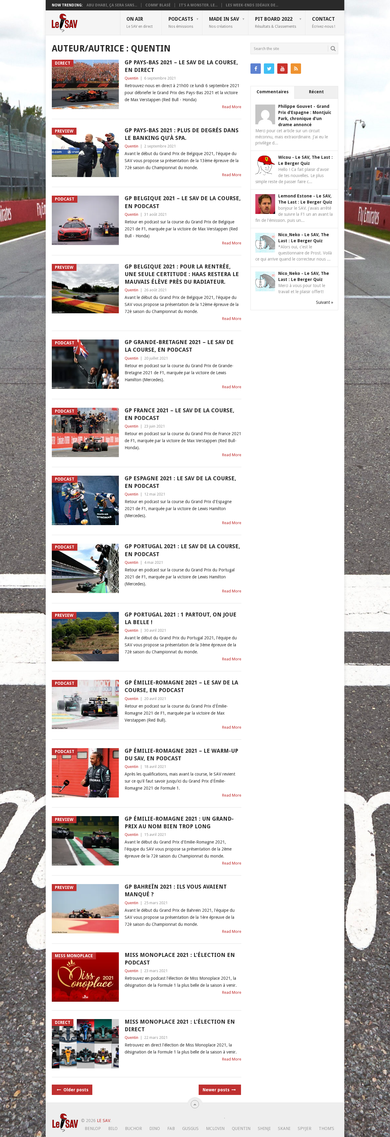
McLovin (215, 1128)
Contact (323, 22)
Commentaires (273, 91)
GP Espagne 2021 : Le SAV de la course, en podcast (180, 482)
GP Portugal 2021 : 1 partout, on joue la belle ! (180, 618)
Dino (154, 1128)
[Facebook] (255, 68)
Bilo (113, 1128)
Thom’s (326, 1128)
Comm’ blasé (158, 5)
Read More (231, 107)
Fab (171, 1128)
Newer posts (217, 1089)
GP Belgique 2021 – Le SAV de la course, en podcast (183, 202)
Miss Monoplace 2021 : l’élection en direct (180, 1025)
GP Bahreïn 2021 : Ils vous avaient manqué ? (176, 890)
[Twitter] (269, 68)
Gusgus (190, 1128)
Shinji (264, 1128)
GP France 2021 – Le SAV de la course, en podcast (179, 414)
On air (139, 22)
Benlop (93, 1128)
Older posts (75, 1089)
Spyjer (304, 1128)
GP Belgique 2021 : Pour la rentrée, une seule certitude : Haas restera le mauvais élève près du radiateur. (182, 274)
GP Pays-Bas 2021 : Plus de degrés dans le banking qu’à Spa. (182, 134)
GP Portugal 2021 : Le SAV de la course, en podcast (182, 550)
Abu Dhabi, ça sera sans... (112, 5)
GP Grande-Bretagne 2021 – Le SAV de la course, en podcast (179, 346)
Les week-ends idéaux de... (252, 5)
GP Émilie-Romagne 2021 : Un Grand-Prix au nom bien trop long (179, 822)
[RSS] (296, 68)
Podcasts (180, 22)
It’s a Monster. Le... (198, 5)
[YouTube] (282, 68)
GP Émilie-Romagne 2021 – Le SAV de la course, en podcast (181, 686)
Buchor (133, 1128)
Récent (316, 91)
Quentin (131, 78)
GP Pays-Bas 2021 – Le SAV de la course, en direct (181, 66)
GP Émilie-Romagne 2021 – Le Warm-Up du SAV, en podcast (181, 755)
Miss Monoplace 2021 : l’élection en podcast (180, 959)
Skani (284, 1128)
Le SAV (103, 1120)
